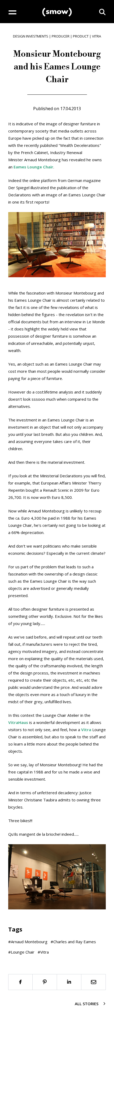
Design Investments (30, 36)
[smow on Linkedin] (69, 982)
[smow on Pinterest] (45, 982)
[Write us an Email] (93, 982)
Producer (60, 36)
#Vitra (43, 952)
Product (81, 36)
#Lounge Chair (21, 952)
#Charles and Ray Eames (73, 941)
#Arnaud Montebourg (27, 941)
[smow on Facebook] (20, 982)
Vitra (96, 36)
